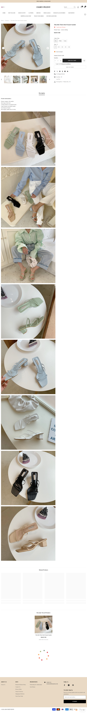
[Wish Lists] (85, 14)
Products (7, 20)
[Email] (67, 71)
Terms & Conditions (66, 63)
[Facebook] (54, 71)
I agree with (58, 63)
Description (42, 93)
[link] (11, 600)
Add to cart (72, 60)
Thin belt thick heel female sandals (43, 635)
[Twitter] (57, 71)
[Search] (70, 7)
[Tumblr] (62, 71)
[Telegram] (65, 71)
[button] (3, 48)
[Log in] (78, 7)
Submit (74, 701)
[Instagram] (68, 685)
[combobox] (68, 7)
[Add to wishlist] (84, 60)
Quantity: (56, 57)
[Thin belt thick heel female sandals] (43, 624)
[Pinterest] (59, 71)
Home (2, 20)
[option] (25, 48)
